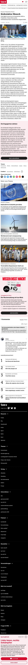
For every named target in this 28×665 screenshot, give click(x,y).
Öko (2, 421)
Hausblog (3, 476)
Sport (2, 430)
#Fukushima (3, 165)
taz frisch (3, 551)
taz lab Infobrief (4, 557)
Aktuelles (3, 473)
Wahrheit (3, 440)
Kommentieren (10, 171)
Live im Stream (4, 573)
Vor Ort (2, 570)
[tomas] (2, 339)
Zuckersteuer (4, 450)
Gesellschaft (4, 424)
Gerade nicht (21, 636)
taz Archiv (3, 600)
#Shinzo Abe (3, 167)
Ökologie (3, 8)
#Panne (8, 165)
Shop (2, 616)
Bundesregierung (5, 453)
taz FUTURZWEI (4, 593)
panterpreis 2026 (5, 512)
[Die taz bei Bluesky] (12, 408)
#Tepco (25, 165)
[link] (4, 5)
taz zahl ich (3, 502)
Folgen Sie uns (4, 408)
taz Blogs (3, 590)
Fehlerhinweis (17, 171)
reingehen (3, 538)
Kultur (2, 427)
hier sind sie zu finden (20, 331)
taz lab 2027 (4, 580)
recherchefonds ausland (7, 505)
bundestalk (3, 521)
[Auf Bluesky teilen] (8, 177)
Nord (2, 437)
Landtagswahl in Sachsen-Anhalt (9, 456)
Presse (2, 486)
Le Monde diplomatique (6, 597)
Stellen (2, 482)
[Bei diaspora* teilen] (17, 177)
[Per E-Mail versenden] (2, 177)
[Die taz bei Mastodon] (9, 408)
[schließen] (26, 637)
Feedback (3, 629)
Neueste (21, 319)
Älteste (25, 319)
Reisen (2, 610)
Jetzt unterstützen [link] (14, 158)
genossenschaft (5, 499)
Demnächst (3, 567)
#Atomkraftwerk (14, 165)
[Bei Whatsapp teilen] (14, 177)
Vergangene (4, 577)
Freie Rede (3, 534)
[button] (26, 2)
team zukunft (4, 548)
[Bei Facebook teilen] (11, 177)
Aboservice (3, 633)
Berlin (2, 434)
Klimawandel (4, 463)
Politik (2, 417)
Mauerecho (3, 531)
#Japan (20, 165)
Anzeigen (3, 620)
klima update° (4, 528)
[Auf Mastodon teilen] (5, 177)
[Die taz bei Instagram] (15, 408)
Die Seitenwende (5, 479)
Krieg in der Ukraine (5, 460)
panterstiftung (4, 508)
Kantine (2, 613)
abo (2, 495)
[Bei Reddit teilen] (20, 177)
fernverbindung (4, 525)
